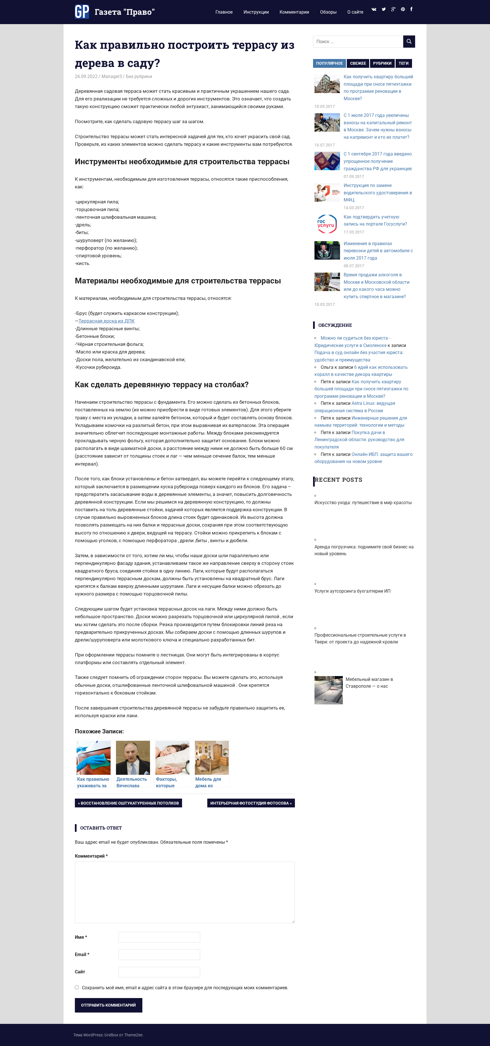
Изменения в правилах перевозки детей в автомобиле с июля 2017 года (378, 251)
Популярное (329, 63)
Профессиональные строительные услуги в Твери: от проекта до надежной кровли (360, 638)
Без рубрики (139, 76)
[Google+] (393, 9)
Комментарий (91, 856)
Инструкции (256, 12)
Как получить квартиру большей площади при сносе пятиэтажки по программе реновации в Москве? (361, 389)
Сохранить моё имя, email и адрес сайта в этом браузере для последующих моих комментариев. (185, 987)
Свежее (358, 63)
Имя (81, 937)
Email (82, 954)
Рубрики (382, 63)
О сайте (355, 12)
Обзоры (328, 12)
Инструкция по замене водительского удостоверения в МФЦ (378, 193)
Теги (404, 63)
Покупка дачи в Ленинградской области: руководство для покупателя (359, 440)
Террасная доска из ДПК (107, 321)
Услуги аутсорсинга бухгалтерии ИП (352, 591)
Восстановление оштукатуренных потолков (130, 804)
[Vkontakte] (374, 9)
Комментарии (294, 12)
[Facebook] (411, 9)
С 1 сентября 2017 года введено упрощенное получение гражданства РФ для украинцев (378, 161)
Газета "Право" (125, 12)
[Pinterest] (403, 9)
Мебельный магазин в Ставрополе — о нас (369, 683)
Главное (224, 12)
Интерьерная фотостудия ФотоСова (249, 804)
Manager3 (112, 76)
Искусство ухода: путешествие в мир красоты (363, 502)
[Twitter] (383, 9)
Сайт (80, 972)
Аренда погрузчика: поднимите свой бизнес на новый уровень (364, 550)
